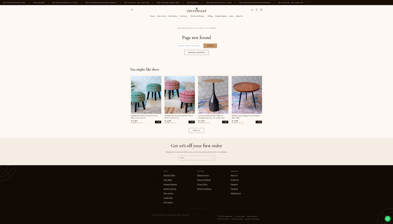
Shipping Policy (203, 175)
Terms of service (223, 219)
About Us (234, 175)
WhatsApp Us (236, 193)
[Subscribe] (212, 157)
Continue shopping (196, 52)
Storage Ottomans (170, 184)
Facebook (234, 189)
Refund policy (252, 216)
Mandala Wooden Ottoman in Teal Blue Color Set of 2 (144, 117)
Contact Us (235, 180)
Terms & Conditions (204, 189)
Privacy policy (240, 216)
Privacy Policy (202, 184)
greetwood (228, 216)
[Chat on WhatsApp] (388, 219)
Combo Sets (168, 198)
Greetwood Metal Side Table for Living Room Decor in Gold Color (211, 117)
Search (210, 46)
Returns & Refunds (204, 180)
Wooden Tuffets (169, 175)
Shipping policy (237, 219)
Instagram (234, 184)
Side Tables (168, 180)
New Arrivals (168, 193)
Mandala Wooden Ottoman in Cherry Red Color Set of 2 (179, 117)
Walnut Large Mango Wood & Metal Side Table (246, 117)
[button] (132, 10)
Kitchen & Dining (170, 189)
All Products (168, 202)
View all (196, 130)
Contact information (252, 219)
